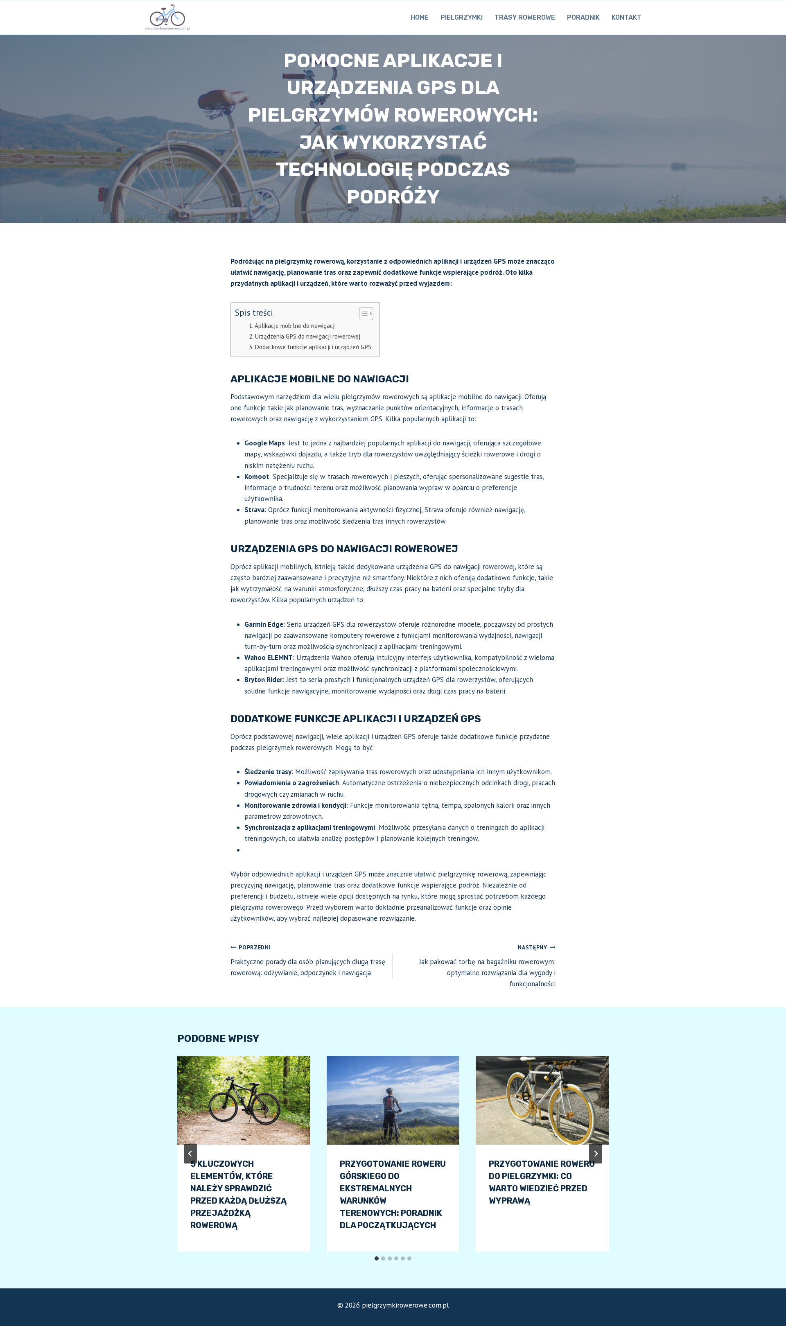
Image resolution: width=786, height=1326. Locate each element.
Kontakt (626, 17)
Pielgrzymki (461, 17)
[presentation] (243, 1100)
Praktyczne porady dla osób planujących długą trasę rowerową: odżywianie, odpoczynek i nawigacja (307, 960)
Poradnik (583, 17)
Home (420, 17)
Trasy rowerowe (525, 17)
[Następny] (595, 1153)
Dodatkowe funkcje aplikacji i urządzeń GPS (313, 347)
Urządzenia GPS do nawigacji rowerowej (307, 336)
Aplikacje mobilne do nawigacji (295, 325)
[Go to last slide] (190, 1153)
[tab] (377, 1258)
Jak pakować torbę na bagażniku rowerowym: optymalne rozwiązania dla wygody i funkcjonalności (487, 966)
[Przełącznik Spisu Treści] (362, 314)
